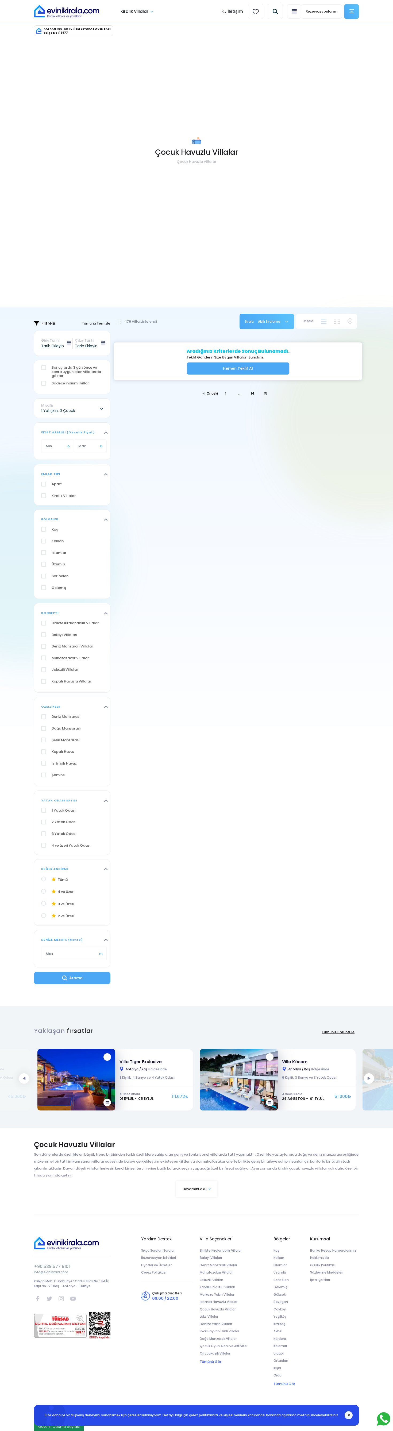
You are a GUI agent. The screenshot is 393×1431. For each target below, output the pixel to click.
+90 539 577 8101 (52, 1266)
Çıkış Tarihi (84, 340)
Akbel (277, 1331)
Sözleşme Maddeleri (326, 1272)
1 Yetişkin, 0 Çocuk (58, 410)
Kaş (276, 1250)
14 (252, 393)
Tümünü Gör (210, 1361)
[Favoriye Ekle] (107, 1057)
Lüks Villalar (209, 1316)
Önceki (212, 393)
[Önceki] (24, 1078)
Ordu (277, 1375)
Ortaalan (280, 1360)
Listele (308, 321)
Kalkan (278, 1257)
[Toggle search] (275, 11)
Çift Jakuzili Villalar (215, 1353)
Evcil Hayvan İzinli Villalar (219, 1331)
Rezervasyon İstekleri (158, 1257)
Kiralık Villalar (134, 11)
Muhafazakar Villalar (216, 1272)
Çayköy (279, 1309)
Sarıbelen (281, 1280)
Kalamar (280, 1346)
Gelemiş (280, 1287)
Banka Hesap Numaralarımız (333, 1250)
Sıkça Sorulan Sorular (158, 1250)
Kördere (279, 1338)
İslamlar (280, 1265)
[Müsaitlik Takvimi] (107, 1102)
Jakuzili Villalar (211, 1280)
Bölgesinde (146, 1069)
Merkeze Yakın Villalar (217, 1294)
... (239, 393)
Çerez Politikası (153, 1272)
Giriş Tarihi (50, 340)
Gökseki (279, 1294)
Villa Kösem (294, 1062)
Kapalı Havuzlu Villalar (217, 1287)
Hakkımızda (319, 1257)
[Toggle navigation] (351, 11)
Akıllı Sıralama (269, 321)
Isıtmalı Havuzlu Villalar (218, 1301)
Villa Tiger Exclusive (141, 1062)
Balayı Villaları (211, 1257)
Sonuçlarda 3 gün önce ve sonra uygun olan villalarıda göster (76, 371)
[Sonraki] (369, 1078)
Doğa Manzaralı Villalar (218, 1338)
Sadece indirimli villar (70, 383)
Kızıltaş (279, 1324)
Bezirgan (280, 1301)
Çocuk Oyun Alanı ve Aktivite (223, 1346)
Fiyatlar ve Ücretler (156, 1265)
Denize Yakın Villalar (216, 1324)
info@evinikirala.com (51, 1272)
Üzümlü (279, 1272)
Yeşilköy (280, 1316)
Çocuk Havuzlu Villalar (218, 1309)
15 (265, 393)
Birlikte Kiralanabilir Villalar (221, 1250)
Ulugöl (278, 1353)
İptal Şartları (320, 1280)
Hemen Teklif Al (238, 368)
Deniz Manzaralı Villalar (218, 1265)
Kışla (277, 1368)
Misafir (47, 405)
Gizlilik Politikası (323, 1265)
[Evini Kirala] (66, 11)
